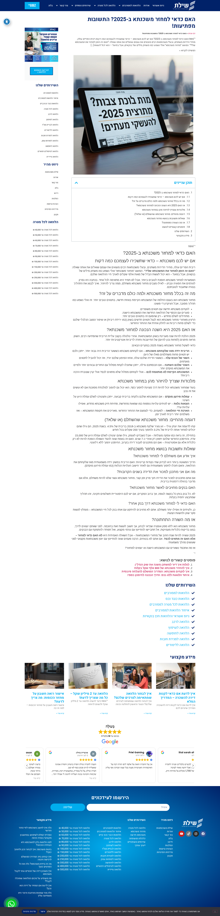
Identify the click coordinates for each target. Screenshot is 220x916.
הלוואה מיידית (52, 156)
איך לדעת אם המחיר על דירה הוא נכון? (35, 887)
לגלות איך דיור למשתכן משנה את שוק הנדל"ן (162, 564)
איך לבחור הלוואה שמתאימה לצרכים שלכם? (133, 695)
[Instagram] (196, 834)
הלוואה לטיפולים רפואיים (48, 151)
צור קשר (64, 5)
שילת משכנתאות (51, 172)
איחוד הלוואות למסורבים (48, 98)
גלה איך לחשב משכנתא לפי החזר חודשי (35, 829)
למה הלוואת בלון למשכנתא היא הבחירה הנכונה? (36, 843)
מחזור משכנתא (138, 831)
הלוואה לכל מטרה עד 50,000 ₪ (45, 235)
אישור (42, 911)
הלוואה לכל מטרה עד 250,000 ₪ (45, 277)
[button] (76, 183)
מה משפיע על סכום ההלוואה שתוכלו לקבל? (33, 880)
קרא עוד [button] (74, 778)
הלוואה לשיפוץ (52, 119)
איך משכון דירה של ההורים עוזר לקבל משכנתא (33, 872)
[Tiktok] (189, 834)
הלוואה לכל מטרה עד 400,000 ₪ (45, 288)
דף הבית (191, 33)
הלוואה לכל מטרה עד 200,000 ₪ (45, 272)
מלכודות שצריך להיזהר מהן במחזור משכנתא (163, 209)
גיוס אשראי (158, 5)
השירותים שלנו (182, 231)
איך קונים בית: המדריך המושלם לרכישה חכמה (36, 858)
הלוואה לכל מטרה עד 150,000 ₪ (45, 267)
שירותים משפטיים (136, 842)
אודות (147, 5)
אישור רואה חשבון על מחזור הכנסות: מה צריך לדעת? (47, 697)
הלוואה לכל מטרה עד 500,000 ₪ (45, 293)
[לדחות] (215, 911)
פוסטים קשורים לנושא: (173, 227)
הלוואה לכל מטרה (106, 5)
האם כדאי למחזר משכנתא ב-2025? (171, 192)
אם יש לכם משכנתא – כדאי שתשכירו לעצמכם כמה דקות (156, 197)
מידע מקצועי (182, 235)
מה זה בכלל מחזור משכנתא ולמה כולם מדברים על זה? (158, 201)
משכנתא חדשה (137, 835)
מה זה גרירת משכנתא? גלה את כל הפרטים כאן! (35, 865)
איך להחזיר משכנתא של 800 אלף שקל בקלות (161, 568)
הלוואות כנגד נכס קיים (49, 103)
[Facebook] (203, 834)
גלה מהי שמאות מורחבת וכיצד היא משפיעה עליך (34, 894)
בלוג (50, 5)
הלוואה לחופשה (51, 146)
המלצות (55, 198)
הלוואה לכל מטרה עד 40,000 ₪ (45, 229)
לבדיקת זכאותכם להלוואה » (41, 71)
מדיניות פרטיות (29, 911)
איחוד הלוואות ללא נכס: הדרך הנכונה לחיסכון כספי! (158, 575)
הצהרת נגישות (52, 203)
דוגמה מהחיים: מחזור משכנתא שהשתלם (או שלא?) (160, 214)
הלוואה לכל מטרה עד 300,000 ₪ (45, 282)
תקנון (56, 214)
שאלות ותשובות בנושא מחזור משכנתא (166, 218)
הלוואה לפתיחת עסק (50, 140)
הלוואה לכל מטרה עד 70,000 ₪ (45, 245)
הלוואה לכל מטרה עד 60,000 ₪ (45, 240)
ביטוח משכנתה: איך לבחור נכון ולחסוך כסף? (32, 851)
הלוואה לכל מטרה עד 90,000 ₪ (45, 256)
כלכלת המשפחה (137, 838)
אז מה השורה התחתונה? (173, 222)
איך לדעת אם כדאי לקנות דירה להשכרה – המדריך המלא (177, 697)
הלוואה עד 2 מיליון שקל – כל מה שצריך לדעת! (89, 695)
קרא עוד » (191, 713)
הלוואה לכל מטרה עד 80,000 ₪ (45, 251)
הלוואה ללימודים (51, 130)
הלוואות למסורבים (131, 5)
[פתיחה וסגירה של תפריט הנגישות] (6, 21)
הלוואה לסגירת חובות (49, 135)
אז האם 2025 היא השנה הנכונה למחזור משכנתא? (160, 205)
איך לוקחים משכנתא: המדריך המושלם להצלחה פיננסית (155, 571)
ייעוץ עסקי (140, 845)
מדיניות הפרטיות (51, 209)
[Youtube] (182, 834)
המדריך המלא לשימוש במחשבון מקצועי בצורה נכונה (35, 836)
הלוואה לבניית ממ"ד (50, 124)
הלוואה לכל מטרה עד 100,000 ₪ (45, 261)
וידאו (56, 193)
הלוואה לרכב (53, 114)
